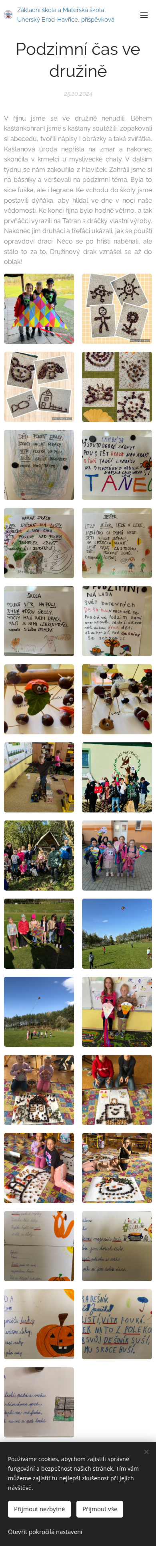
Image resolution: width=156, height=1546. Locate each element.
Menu (144, 15)
